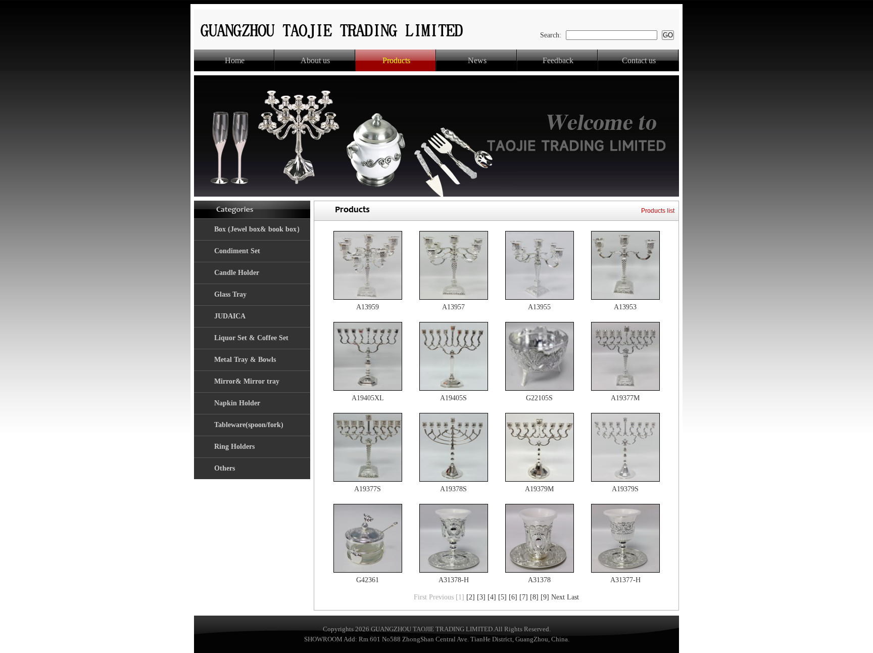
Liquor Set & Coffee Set (251, 338)
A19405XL (368, 398)
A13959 (367, 307)
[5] (502, 597)
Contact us (639, 60)
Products (396, 60)
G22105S (539, 398)
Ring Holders (234, 446)
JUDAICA (230, 316)
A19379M (539, 489)
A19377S (367, 489)
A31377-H (625, 580)
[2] (470, 597)
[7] (523, 597)
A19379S (625, 489)
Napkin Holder (237, 403)
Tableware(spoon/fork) (248, 425)
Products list (657, 210)
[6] (513, 597)
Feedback (558, 60)
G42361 (367, 580)
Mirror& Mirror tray (246, 381)
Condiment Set (237, 251)
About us (315, 60)
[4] (492, 597)
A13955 (539, 307)
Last (573, 597)
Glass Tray (230, 294)
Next (558, 597)
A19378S (453, 489)
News (477, 60)
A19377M (625, 398)
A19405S (453, 398)
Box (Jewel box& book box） (259, 229)
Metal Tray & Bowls (245, 359)
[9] (545, 597)
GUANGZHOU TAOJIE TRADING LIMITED (432, 629)
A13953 (625, 307)
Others (224, 468)
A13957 (453, 307)
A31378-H (454, 580)
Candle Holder (236, 272)
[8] (534, 597)
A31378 (539, 580)
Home (235, 60)
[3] (481, 597)
